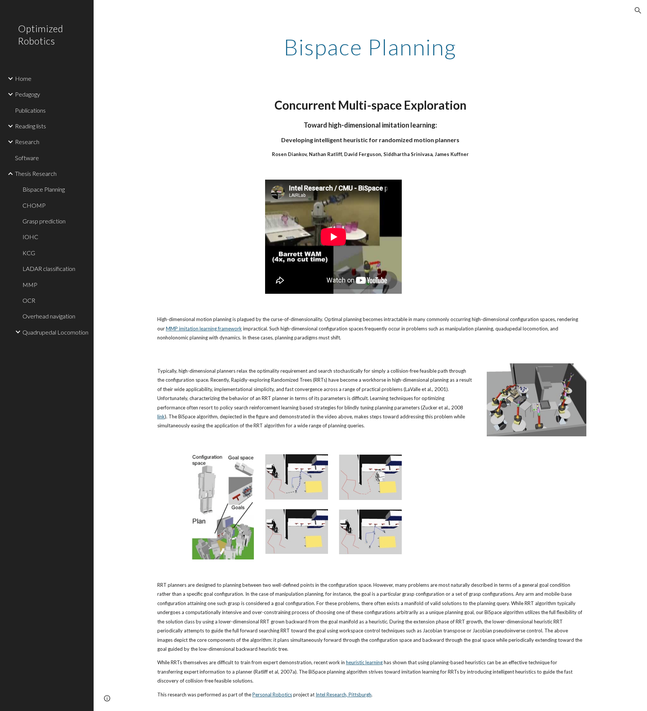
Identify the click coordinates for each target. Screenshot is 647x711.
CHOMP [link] (34, 205)
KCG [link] (28, 252)
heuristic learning (364, 662)
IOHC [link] (30, 236)
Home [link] (23, 78)
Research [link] (27, 141)
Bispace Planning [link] (43, 189)
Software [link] (27, 157)
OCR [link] (28, 300)
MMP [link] (29, 284)
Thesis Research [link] (36, 173)
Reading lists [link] (30, 125)
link (161, 416)
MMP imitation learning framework (204, 329)
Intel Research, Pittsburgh (343, 695)
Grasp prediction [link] (44, 221)
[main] (370, 46)
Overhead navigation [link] (48, 316)
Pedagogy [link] (27, 94)
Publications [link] (30, 110)
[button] (638, 10)
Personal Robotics (272, 695)
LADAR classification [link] (48, 268)
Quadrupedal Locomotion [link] (55, 332)
